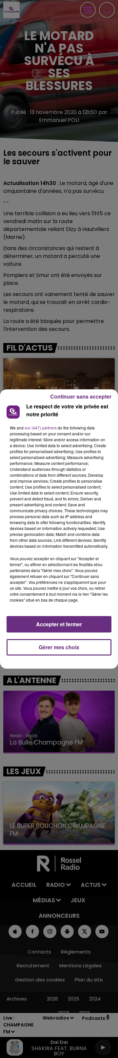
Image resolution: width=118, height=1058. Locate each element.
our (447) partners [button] (41, 427)
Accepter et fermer (59, 624)
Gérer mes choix (59, 647)
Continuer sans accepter (80, 396)
